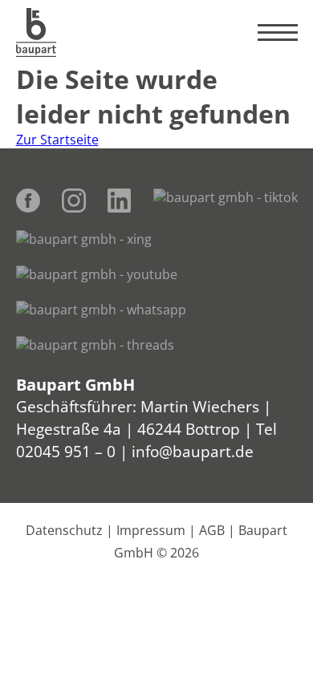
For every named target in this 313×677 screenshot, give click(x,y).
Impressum (150, 530)
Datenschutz (64, 530)
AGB (212, 530)
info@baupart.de (193, 451)
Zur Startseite (57, 139)
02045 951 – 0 (66, 451)
